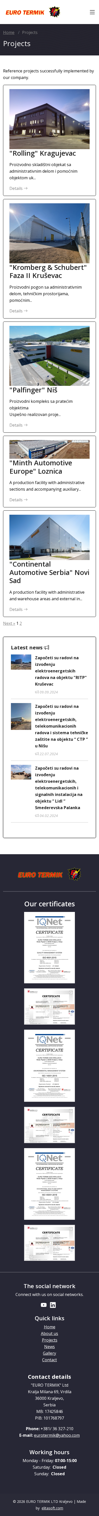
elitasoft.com (52, 1508)
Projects (49, 1340)
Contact (49, 1360)
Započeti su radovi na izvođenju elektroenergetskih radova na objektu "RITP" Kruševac (61, 671)
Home (8, 32)
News (49, 1346)
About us (49, 1333)
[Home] (33, 12)
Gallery (49, 1353)
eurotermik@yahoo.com (57, 1435)
